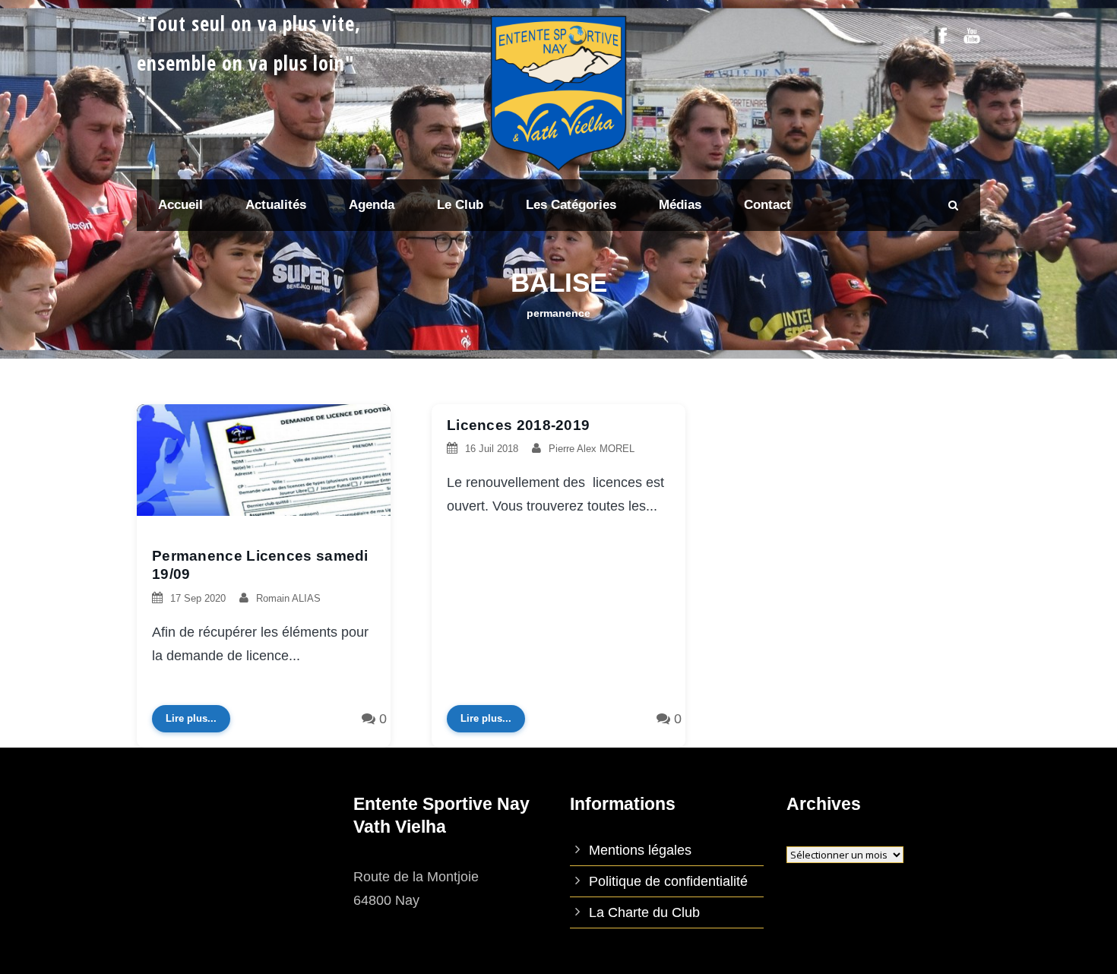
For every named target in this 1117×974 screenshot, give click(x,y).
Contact (767, 205)
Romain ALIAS (288, 598)
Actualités (275, 205)
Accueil (180, 205)
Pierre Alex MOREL (591, 448)
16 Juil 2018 (491, 448)
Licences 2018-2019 (518, 425)
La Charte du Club (644, 912)
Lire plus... (191, 718)
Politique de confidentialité (668, 881)
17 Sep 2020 (198, 598)
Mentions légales (640, 850)
